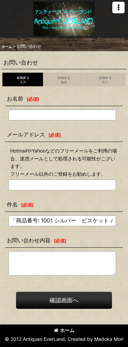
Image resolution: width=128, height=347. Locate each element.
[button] (118, 7)
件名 (12, 204)
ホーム (67, 330)
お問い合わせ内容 (29, 240)
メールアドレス (26, 134)
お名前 (15, 98)
